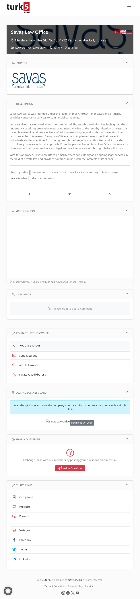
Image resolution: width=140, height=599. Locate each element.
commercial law (58, 172)
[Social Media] (63, 592)
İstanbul (73, 47)
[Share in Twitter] (69, 194)
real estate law (19, 178)
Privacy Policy (75, 586)
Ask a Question (72, 468)
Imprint (89, 586)
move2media (75, 579)
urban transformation (43, 178)
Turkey (58, 47)
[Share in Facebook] (29, 194)
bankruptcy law (19, 172)
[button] (8, 591)
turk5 (48, 579)
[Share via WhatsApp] (110, 194)
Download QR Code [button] (81, 422)
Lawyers (20, 47)
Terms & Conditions (55, 586)
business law (39, 172)
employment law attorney (84, 172)
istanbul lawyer (110, 172)
